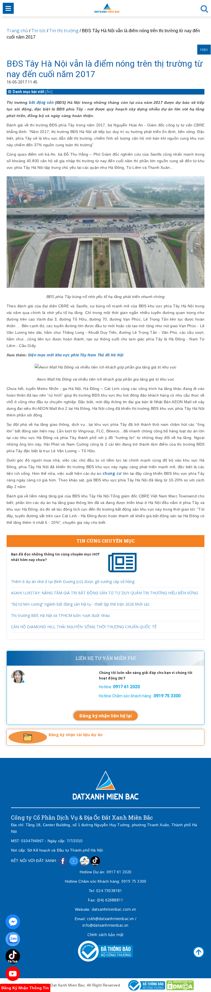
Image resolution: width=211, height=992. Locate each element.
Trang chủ (17, 31)
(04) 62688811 (110, 899)
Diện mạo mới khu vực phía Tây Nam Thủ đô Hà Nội (75, 354)
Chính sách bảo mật (105, 934)
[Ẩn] (48, 91)
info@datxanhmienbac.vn (105, 925)
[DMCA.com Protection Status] (180, 985)
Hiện (204, 49)
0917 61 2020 (119, 871)
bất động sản (41, 102)
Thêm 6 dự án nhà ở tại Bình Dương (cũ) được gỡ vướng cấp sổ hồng (72, 581)
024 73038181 (109, 890)
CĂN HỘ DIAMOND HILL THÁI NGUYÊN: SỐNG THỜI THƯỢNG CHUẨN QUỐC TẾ (84, 626)
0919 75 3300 (133, 881)
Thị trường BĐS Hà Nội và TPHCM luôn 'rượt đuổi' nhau (60, 615)
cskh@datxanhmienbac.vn (110, 918)
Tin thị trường (64, 31)
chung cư (112, 473)
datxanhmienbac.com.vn (114, 909)
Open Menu (8, 8)
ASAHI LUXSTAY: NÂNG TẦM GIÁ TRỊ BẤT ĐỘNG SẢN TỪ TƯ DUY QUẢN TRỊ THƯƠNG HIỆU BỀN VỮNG (104, 592)
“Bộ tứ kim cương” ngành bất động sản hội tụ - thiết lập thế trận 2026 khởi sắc (80, 604)
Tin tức (38, 31)
